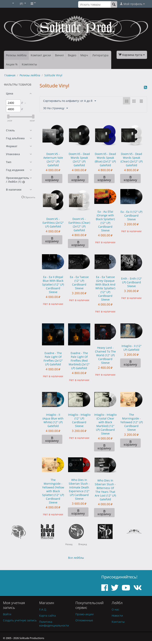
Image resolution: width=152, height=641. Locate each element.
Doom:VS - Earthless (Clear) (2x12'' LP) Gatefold (79, 224)
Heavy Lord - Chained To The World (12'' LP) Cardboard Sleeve (105, 355)
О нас (115, 609)
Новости (117, 615)
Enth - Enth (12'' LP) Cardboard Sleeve (131, 282)
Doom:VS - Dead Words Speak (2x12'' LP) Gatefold (79, 159)
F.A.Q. (43, 609)
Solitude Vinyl (53, 75)
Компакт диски (41, 55)
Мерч (84, 55)
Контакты (118, 622)
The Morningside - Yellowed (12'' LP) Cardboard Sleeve (131, 422)
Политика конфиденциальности (54, 623)
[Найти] (114, 4)
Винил (59, 55)
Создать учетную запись (20, 620)
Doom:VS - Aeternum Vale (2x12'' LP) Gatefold (53, 159)
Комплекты (29, 64)
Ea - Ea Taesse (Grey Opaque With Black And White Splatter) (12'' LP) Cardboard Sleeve (105, 288)
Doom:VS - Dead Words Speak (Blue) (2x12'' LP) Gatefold (105, 159)
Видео (72, 55)
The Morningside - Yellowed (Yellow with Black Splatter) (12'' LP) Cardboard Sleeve (53, 491)
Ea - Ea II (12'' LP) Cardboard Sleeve (131, 215)
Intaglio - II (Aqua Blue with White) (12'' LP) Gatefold (53, 420)
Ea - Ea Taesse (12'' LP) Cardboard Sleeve (79, 282)
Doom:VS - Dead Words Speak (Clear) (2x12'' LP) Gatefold (131, 159)
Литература (100, 55)
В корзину (52, 178)
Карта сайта (47, 615)
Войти (7, 614)
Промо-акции (84, 614)
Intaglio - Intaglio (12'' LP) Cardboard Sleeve (79, 420)
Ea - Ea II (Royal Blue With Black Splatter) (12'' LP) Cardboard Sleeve (53, 284)
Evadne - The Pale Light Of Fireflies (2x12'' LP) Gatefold (53, 358)
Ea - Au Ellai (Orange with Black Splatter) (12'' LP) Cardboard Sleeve (105, 221)
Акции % (12, 64)
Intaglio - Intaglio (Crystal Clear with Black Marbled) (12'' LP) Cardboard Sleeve (105, 424)
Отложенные (84, 620)
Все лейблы (76, 558)
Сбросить (29, 197)
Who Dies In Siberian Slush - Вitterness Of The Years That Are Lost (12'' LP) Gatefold (105, 490)
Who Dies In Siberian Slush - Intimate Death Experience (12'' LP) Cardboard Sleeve (79, 489)
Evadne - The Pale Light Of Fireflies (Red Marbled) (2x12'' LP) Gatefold (79, 360)
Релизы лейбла (16, 55)
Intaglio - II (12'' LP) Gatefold (132, 348)
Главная (9, 75)
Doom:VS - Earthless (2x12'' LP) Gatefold (53, 222)
